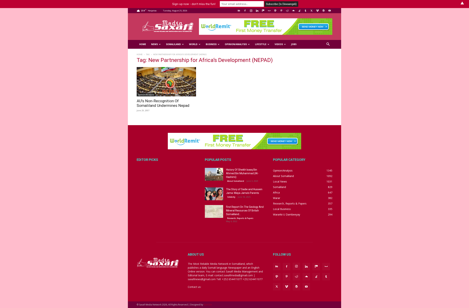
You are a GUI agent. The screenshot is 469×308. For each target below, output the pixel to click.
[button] (328, 44)
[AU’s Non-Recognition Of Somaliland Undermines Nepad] (166, 81)
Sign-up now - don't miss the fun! (193, 4)
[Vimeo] (317, 10)
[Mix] (263, 10)
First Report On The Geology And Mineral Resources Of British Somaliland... (245, 210)
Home (142, 44)
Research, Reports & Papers (240, 218)
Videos (279, 44)
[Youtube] (329, 10)
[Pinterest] (281, 10)
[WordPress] (323, 10)
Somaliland (173, 44)
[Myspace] (269, 10)
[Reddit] (287, 10)
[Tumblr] (305, 10)
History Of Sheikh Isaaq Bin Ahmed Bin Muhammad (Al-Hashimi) (242, 173)
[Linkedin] (257, 10)
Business (211, 44)
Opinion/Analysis (236, 44)
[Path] (275, 10)
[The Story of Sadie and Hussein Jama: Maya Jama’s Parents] (214, 193)
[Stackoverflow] (299, 10)
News (154, 44)
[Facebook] (245, 10)
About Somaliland (235, 181)
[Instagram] (251, 10)
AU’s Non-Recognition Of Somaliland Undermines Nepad (163, 103)
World (193, 44)
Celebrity (231, 197)
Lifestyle (260, 44)
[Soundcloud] (293, 10)
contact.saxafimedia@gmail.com (221, 287)
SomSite (208, 304)
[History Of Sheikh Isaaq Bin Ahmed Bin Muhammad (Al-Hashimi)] (214, 174)
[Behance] (239, 10)
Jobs (293, 44)
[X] (311, 10)
